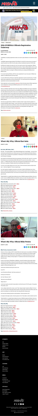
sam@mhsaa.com (31, 179)
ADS (3, 352)
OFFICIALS (5, 386)
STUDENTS (5, 339)
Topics (7, 7)
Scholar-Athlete (5, 343)
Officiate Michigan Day (13, 331)
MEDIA (4, 375)
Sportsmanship (5, 348)
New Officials (4, 390)
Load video (20, 128)
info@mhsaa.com (24, 408)
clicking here (17, 83)
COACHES (4, 363)
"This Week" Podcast (6, 380)
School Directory (5, 356)
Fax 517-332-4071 (19, 408)
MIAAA (3, 355)
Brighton (10, 210)
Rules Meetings (5, 367)
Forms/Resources (5, 359)
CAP (3, 366)
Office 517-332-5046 (13, 408)
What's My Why (6, 210)
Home (4, 7)
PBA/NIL (3, 346)
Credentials (4, 377)
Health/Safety (5, 369)
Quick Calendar (5, 358)
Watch (18, 183)
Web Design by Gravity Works (20, 412)
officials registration (7, 110)
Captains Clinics (5, 345)
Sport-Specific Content (6, 392)
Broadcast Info (5, 379)
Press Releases (5, 382)
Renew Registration (6, 389)
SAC (3, 341)
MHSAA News (8, 42)
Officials (10, 7)
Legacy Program (5, 393)
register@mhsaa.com (6, 86)
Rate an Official (5, 371)
